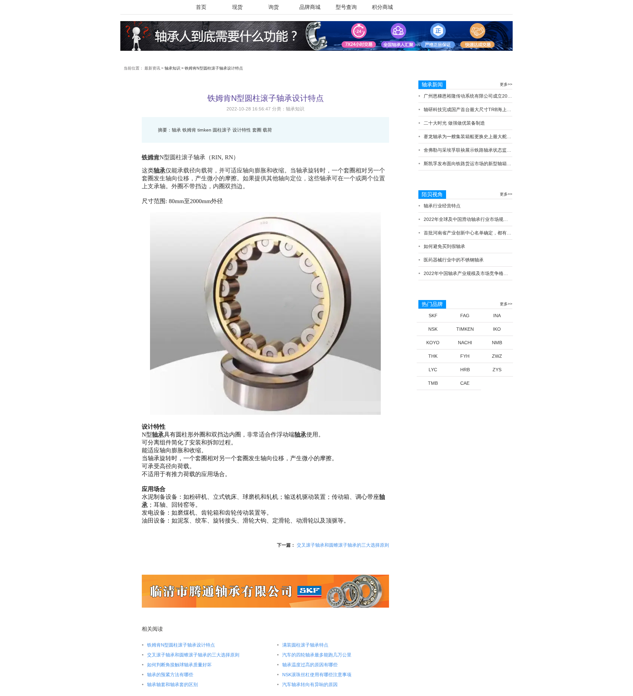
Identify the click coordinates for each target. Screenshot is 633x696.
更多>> (506, 84)
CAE (464, 383)
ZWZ (497, 356)
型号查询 (346, 7)
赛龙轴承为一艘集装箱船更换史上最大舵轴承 (470, 136)
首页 (201, 7)
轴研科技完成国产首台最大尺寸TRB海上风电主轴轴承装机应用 (488, 109)
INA (497, 315)
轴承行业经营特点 (442, 205)
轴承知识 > (174, 68)
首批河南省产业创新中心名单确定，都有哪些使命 (474, 232)
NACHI (465, 342)
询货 (273, 7)
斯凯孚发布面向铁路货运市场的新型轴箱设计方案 (474, 163)
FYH (464, 356)
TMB (433, 383)
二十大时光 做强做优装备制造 (454, 123)
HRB (465, 369)
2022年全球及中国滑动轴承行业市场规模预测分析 (475, 219)
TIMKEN (465, 329)
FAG (464, 315)
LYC (433, 369)
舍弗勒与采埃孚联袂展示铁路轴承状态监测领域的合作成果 (484, 150)
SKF (433, 315)
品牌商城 (309, 7)
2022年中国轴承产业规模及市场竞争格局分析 (470, 273)
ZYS (497, 369)
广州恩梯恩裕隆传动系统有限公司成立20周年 (470, 96)
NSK (432, 329)
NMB (497, 342)
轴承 (160, 170)
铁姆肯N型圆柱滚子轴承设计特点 (214, 68)
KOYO (432, 342)
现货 (237, 7)
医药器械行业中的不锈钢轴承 (454, 259)
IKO (497, 329)
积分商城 (382, 7)
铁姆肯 (151, 157)
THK (432, 356)
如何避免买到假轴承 (444, 246)
